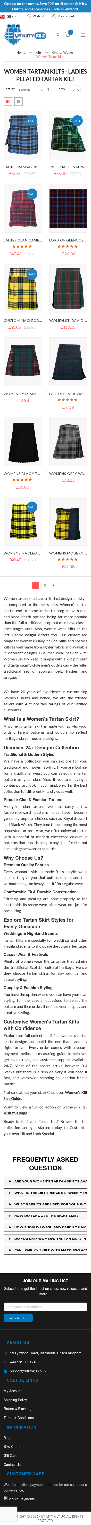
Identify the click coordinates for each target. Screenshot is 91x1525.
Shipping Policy (15, 1399)
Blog (7, 1437)
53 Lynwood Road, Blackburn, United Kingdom (46, 1352)
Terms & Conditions (19, 1417)
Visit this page (15, 1112)
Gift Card (10, 1455)
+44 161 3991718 (23, 1361)
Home (21, 52)
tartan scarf (20, 665)
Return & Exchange (18, 1408)
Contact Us (12, 1464)
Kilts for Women (63, 52)
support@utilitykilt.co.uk (28, 1370)
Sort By (9, 89)
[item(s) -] (68, 36)
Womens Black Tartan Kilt (32, 473)
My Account (13, 1390)
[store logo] (25, 34)
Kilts (38, 52)
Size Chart (12, 1446)
